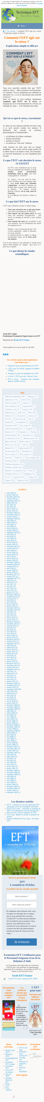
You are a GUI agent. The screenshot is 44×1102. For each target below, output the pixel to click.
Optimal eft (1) (10, 448)
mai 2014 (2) (11, 630)
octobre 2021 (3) (12, 548)
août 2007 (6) (11, 755)
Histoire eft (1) (10, 432)
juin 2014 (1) (11, 628)
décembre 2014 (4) (13, 622)
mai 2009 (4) (11, 715)
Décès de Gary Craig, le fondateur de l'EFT (22, 813)
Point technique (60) (32, 458)
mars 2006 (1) (11, 782)
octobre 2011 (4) (12, 667)
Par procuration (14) (12, 451)
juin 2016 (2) (11, 600)
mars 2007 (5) (11, 765)
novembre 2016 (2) (13, 596)
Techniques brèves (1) (12, 474)
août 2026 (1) (11, 493)
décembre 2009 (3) (13, 705)
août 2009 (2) (11, 711)
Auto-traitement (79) (12, 406)
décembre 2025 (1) (13, 497)
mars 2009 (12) (12, 719)
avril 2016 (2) (11, 602)
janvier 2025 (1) (12, 511)
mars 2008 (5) (11, 741)
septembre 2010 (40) (14, 689)
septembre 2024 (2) (13, 519)
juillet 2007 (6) (12, 757)
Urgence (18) (9, 480)
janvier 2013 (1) (12, 651)
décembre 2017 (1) (13, 574)
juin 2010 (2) (11, 695)
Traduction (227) (19, 477)
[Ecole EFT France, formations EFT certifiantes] (35, 1058)
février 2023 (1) (12, 542)
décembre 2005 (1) (13, 786)
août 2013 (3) (11, 646)
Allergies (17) (32, 396)
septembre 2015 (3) (13, 610)
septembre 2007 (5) (13, 753)
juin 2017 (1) (11, 584)
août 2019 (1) (11, 556)
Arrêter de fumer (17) (12, 403)
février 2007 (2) (12, 767)
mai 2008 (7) (11, 737)
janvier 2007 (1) (12, 768)
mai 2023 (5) (11, 536)
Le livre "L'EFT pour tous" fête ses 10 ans (22, 376)
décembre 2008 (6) (13, 725)
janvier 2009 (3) (12, 723)
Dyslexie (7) (33, 416)
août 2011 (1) (11, 671)
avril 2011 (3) (11, 677)
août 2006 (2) (11, 776)
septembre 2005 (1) (13, 792)
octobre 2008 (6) (12, 729)
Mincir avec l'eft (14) (12, 445)
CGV (7, 1086)
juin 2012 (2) (11, 655)
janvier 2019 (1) (12, 560)
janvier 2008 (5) (12, 745)
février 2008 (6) (12, 743)
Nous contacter (9, 1089)
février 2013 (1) (12, 650)
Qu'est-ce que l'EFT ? (10, 1051)
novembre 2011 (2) (13, 665)
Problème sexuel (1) (12, 461)
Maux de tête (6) (10, 442)
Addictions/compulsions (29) (15, 396)
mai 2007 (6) (11, 761)
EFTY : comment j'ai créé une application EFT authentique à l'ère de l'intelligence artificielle (23, 806)
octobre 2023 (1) (12, 531)
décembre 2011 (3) (13, 663)
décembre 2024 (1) (13, 513)
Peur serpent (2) (25, 454)
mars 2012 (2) (11, 659)
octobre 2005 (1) (12, 790)
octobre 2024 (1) (12, 517)
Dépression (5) (10, 413)
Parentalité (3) (27, 451)
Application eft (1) (11, 400)
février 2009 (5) (12, 721)
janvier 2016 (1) (12, 606)
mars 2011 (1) (11, 679)
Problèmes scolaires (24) (13, 467)
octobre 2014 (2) (12, 626)
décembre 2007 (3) (13, 747)
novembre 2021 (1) (13, 546)
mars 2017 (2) (11, 590)
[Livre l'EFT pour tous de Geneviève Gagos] (35, 1027)
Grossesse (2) (30, 429)
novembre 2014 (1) (13, 624)
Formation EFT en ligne (10, 1063)
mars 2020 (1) (11, 550)
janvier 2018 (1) (12, 572)
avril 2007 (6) (11, 763)
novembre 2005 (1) (13, 788)
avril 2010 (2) (11, 699)
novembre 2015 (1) (13, 608)
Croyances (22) (27, 409)
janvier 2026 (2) (12, 495)
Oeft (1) (25, 445)
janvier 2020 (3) (12, 554)
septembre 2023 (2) (13, 533)
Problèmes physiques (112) (14, 464)
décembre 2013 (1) (13, 640)
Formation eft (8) (11, 425)
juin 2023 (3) (11, 535)
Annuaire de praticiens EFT (23, 1064)
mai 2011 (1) (11, 675)
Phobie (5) (18, 458)
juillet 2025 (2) (12, 503)
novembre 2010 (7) (13, 685)
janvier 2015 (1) (12, 620)
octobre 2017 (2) (12, 576)
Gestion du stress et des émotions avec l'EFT (23, 366)
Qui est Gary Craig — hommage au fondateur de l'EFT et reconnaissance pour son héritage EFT (23, 810)
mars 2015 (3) (11, 616)
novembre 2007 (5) (13, 749)
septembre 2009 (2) (13, 709)
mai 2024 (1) (11, 525)
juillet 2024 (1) (12, 523)
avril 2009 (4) (11, 717)
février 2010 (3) (12, 701)
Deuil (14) (21, 413)
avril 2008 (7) (11, 739)
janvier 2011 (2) (12, 681)
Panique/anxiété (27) (25, 448)
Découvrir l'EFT (9, 1055)
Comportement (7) (28, 406)
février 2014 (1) (12, 636)
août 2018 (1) (11, 568)
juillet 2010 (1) (12, 693)
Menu (22, 26)
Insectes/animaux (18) (12, 435)
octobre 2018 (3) (12, 566)
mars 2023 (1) (11, 540)
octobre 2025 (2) (12, 499)
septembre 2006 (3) (13, 774)
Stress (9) (31, 471)
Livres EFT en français (10, 1071)
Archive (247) (25, 400)
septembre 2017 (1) (13, 578)
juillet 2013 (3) (12, 648)
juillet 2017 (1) (12, 582)
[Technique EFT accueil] (22, 22)
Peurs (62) (8, 458)
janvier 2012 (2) (12, 661)
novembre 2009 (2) (13, 707)
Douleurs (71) (9, 416)
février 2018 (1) (12, 570)
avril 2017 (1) (11, 588)
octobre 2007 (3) (12, 751)
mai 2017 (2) (11, 586)
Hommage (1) (23, 432)
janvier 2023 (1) (12, 544)
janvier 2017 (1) (12, 592)
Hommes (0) (35, 432)
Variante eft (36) (22, 480)
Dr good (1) (21, 416)
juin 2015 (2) (11, 614)
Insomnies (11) (28, 435)
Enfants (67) (9, 422)
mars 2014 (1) (11, 634)
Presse (8, 1084)
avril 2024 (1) (11, 527)
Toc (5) (7, 477)
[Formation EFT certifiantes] (22, 979)
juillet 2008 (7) (12, 733)
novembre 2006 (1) (13, 772)
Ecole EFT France (22, 975)
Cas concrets (11, 31)
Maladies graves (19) (30, 438)
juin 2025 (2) (11, 505)
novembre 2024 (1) (13, 515)
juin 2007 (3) (11, 759)
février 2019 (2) (12, 558)
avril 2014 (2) (11, 632)
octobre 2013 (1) (12, 642)
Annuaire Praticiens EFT (9, 1080)
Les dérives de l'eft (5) (12, 438)
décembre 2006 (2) (13, 770)
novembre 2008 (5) (13, 727)
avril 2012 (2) (11, 657)
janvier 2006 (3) (12, 784)
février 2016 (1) (12, 604)
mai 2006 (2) (11, 778)
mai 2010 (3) (11, 697)
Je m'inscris (21, 942)
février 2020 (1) (12, 552)
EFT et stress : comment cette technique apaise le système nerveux (23, 380)
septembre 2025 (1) (13, 501)
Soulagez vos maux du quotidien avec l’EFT (23, 373)
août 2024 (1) (11, 521)
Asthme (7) (27, 403)
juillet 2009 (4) (12, 713)
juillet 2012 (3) (12, 653)
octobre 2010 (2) (12, 687)
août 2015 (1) (11, 612)
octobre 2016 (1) (12, 598)
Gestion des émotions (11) (14, 429)
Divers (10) (32, 413)
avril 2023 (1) (11, 538)
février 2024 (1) (12, 529)
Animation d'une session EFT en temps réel (23, 1056)
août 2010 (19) (12, 691)
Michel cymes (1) (25, 442)
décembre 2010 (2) (13, 683)
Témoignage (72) (29, 474)
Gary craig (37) (25, 425)
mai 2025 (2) (11, 507)
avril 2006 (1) (11, 780)
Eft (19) (7, 419)
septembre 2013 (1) (13, 644)
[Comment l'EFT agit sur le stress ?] (21, 86)
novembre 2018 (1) (13, 564)
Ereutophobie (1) (22, 422)
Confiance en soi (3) (12, 409)
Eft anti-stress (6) (19, 419)
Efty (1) (31, 419)
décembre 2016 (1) (13, 594)
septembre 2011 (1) (13, 669)
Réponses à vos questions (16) (15, 471)
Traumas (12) (32, 477)
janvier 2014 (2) (12, 638)
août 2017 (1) (11, 580)
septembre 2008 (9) (13, 731)
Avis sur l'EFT (8, 1075)
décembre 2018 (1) (13, 562)
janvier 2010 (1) (12, 703)
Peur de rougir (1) (11, 454)
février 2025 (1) (12, 509)
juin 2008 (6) (11, 735)
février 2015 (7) (12, 618)
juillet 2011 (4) (12, 673)
